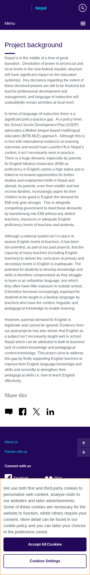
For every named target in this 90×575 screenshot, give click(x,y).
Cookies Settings (45, 561)
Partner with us (16, 452)
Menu (10, 23)
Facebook (21, 477)
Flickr (58, 477)
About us (11, 442)
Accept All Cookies (45, 544)
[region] (45, 526)
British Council (16, 8)
